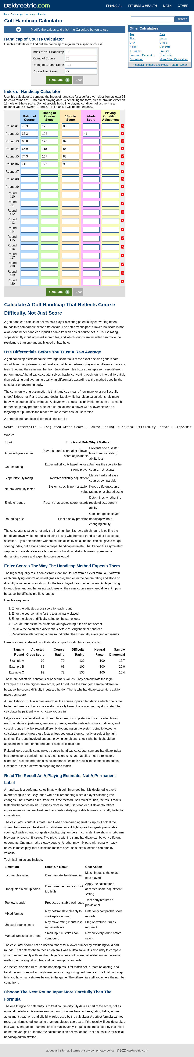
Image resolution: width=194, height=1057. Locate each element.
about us (52, 1050)
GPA (132, 42)
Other (183, 5)
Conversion (136, 59)
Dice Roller (166, 55)
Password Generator (142, 55)
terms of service (83, 1050)
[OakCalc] (27, 5)
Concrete (165, 46)
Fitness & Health (142, 5)
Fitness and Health (157, 64)
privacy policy (105, 1050)
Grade (163, 42)
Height (133, 46)
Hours (163, 38)
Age (132, 34)
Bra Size (165, 50)
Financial (114, 5)
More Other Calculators (174, 59)
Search (182, 19)
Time (132, 38)
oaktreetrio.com (137, 1050)
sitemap (65, 1050)
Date (162, 34)
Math (167, 5)
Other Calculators (144, 28)
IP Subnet (135, 50)
